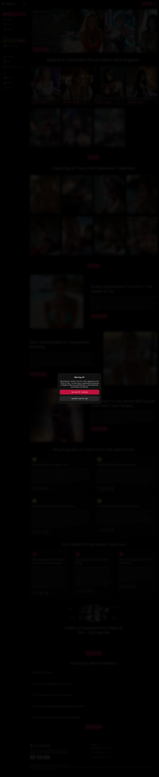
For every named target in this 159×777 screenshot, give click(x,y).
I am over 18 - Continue (79, 392)
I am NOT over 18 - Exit (79, 399)
